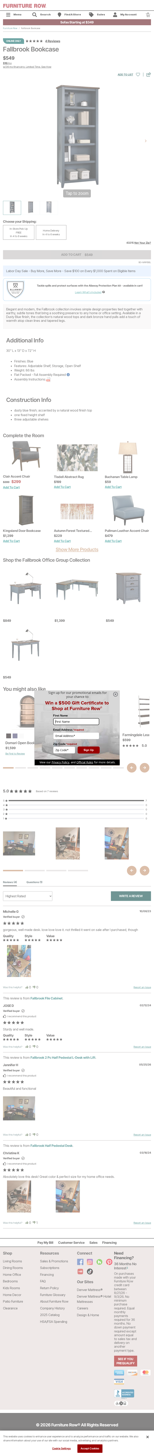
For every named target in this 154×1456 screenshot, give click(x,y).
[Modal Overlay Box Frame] (77, 728)
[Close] (147, 1437)
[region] (77, 1443)
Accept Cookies (90, 1448)
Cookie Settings (61, 1448)
